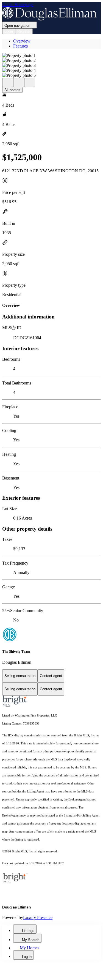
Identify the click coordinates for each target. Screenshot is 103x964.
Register (23, 31)
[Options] (7, 82)
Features (20, 46)
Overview (21, 41)
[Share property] (29, 82)
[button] (51, 55)
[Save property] (18, 82)
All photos (12, 90)
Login (8, 31)
